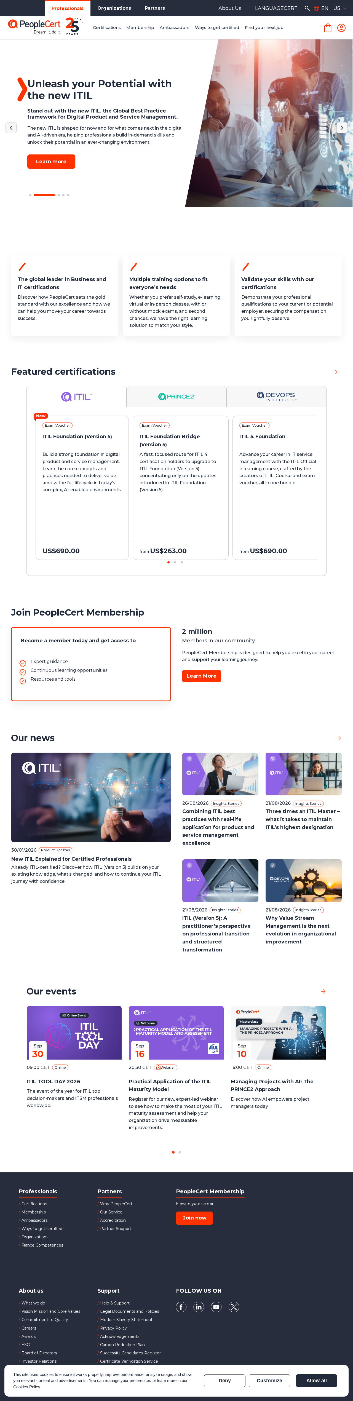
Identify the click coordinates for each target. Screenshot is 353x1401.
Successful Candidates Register (130, 1353)
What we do (33, 1303)
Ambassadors (34, 1220)
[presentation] (11, 492)
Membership (34, 1212)
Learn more (51, 159)
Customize (269, 1380)
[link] (335, 371)
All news (321, 737)
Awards (29, 1336)
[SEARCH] (307, 8)
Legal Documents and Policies (129, 1311)
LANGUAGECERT (276, 8)
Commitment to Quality (45, 1319)
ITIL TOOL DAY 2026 (53, 1082)
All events (303, 991)
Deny (225, 1380)
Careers (29, 1328)
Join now (195, 1218)
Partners (155, 8)
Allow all (316, 1380)
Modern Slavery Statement (126, 1319)
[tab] (77, 396)
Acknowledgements (119, 1336)
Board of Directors (39, 1353)
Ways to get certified (42, 1228)
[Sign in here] (341, 28)
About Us (229, 8)
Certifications (34, 1203)
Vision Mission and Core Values (51, 1311)
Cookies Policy (26, 1386)
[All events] (323, 991)
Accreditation (113, 1220)
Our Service (111, 1212)
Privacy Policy (113, 1328)
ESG (26, 1344)
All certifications (309, 371)
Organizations (114, 8)
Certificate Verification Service (129, 1361)
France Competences (42, 1245)
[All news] (338, 737)
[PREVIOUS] (11, 127)
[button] (30, 195)
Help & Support (115, 1303)
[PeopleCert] (49, 28)
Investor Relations (39, 1361)
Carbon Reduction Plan (122, 1344)
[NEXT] (341, 127)
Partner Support (115, 1228)
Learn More (201, 676)
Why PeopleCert (116, 1203)
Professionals (68, 8)
